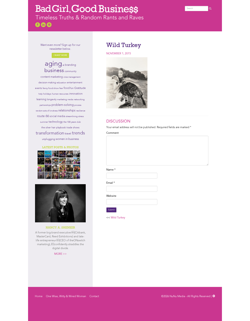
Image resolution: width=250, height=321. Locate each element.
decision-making (47, 83)
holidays (47, 94)
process (77, 105)
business (54, 70)
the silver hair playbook (53, 127)
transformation (50, 133)
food (67, 88)
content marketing (51, 77)
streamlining (72, 116)
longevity (51, 99)
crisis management (71, 77)
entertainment (74, 83)
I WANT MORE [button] (60, 55)
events (38, 88)
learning (41, 99)
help (40, 94)
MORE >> (60, 254)
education (61, 83)
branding (70, 65)
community (70, 71)
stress (81, 116)
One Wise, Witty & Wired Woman (66, 296)
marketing (62, 99)
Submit (111, 210)
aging (53, 64)
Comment (112, 133)
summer (44, 122)
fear (61, 88)
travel (68, 133)
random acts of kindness (47, 111)
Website (111, 196)
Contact (94, 296)
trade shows (72, 128)
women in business (67, 139)
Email (110, 183)
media (70, 100)
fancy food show (51, 88)
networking (79, 99)
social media (57, 116)
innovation (75, 93)
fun (72, 88)
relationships (67, 110)
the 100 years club (72, 122)
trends (78, 133)
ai (63, 65)
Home (39, 296)
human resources (60, 94)
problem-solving (63, 105)
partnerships (45, 105)
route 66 (43, 116)
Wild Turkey (118, 217)
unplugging (48, 139)
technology (56, 122)
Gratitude (80, 88)
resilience (80, 111)
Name (110, 170)
